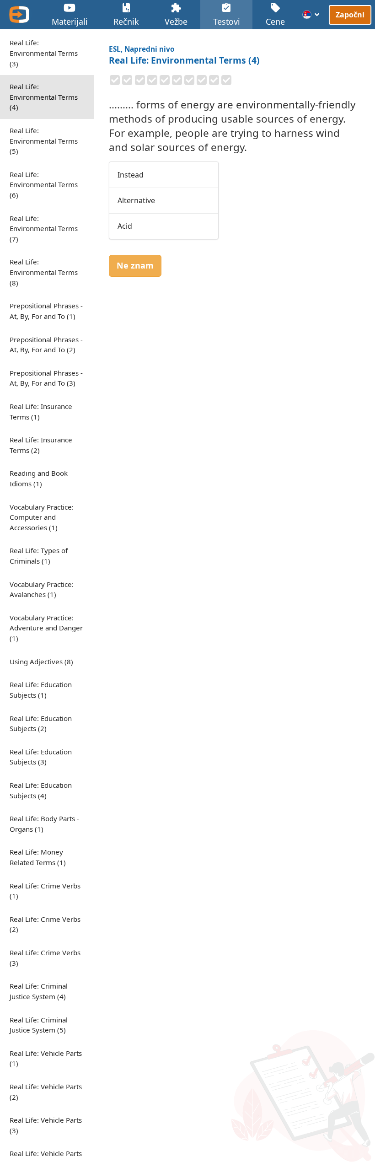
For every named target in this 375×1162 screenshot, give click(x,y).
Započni (350, 14)
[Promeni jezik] (311, 14)
